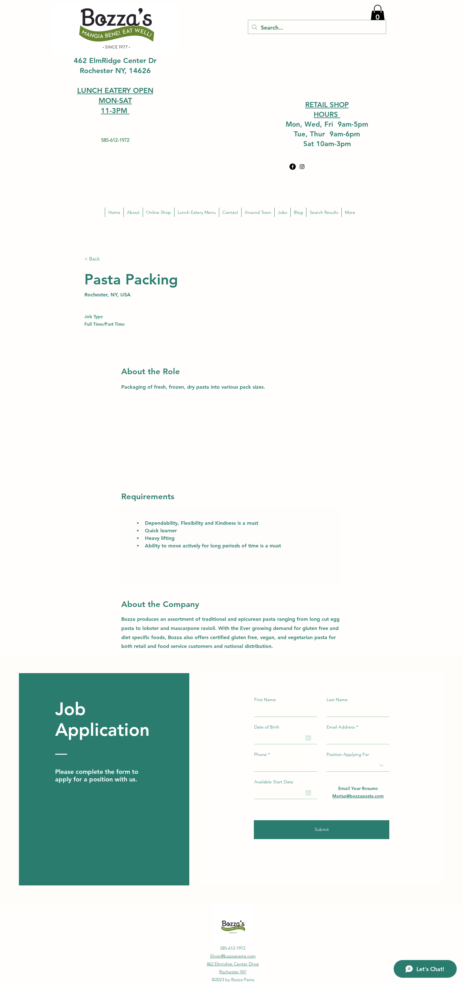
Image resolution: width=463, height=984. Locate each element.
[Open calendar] (308, 738)
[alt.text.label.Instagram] (302, 166)
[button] (377, 14)
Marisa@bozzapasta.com (358, 796)
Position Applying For (348, 754)
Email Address (341, 727)
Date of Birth (266, 727)
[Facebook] (292, 166)
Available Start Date (273, 782)
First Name (265, 699)
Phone (260, 754)
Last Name (337, 699)
